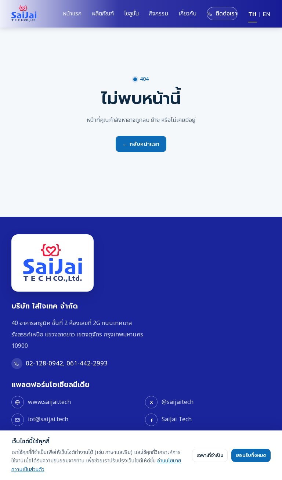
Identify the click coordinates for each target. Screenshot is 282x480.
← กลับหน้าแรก (140, 144)
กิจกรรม (158, 13)
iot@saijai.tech (48, 419)
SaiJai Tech (177, 419)
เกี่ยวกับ (187, 13)
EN (266, 14)
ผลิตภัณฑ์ (103, 13)
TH (252, 14)
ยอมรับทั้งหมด (251, 455)
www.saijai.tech (49, 402)
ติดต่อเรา (226, 13)
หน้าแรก (72, 13)
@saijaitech (178, 402)
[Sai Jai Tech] (23, 14)
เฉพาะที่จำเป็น (209, 455)
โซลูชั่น (131, 13)
